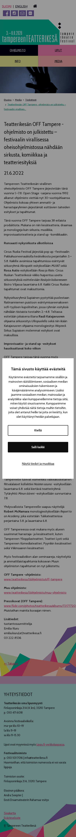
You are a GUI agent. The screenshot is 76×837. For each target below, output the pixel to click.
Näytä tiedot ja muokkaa (38, 463)
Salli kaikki (38, 447)
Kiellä (38, 430)
